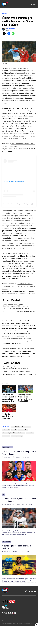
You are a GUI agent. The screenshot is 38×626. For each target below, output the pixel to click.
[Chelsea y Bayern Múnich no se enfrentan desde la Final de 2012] (25, 389)
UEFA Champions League (17, 436)
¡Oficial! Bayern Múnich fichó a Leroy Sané (7, 416)
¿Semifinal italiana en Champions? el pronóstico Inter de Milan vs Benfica (18, 286)
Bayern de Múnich (16, 426)
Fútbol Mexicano (6, 541)
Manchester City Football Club (9, 433)
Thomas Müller (30, 433)
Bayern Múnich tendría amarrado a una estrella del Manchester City (9, 398)
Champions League (26, 426)
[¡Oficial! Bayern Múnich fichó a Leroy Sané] (9, 408)
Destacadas (14, 430)
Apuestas (4, 13)
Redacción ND (11, 28)
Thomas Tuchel (6, 436)
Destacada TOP (6, 430)
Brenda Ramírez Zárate (9, 504)
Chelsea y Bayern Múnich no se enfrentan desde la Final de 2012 (25, 398)
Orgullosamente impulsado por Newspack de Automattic (17, 623)
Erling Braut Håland (23, 430)
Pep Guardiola (21, 433)
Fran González (7, 457)
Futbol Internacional (7, 447)
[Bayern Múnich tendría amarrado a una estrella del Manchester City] (9, 389)
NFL (3, 494)
